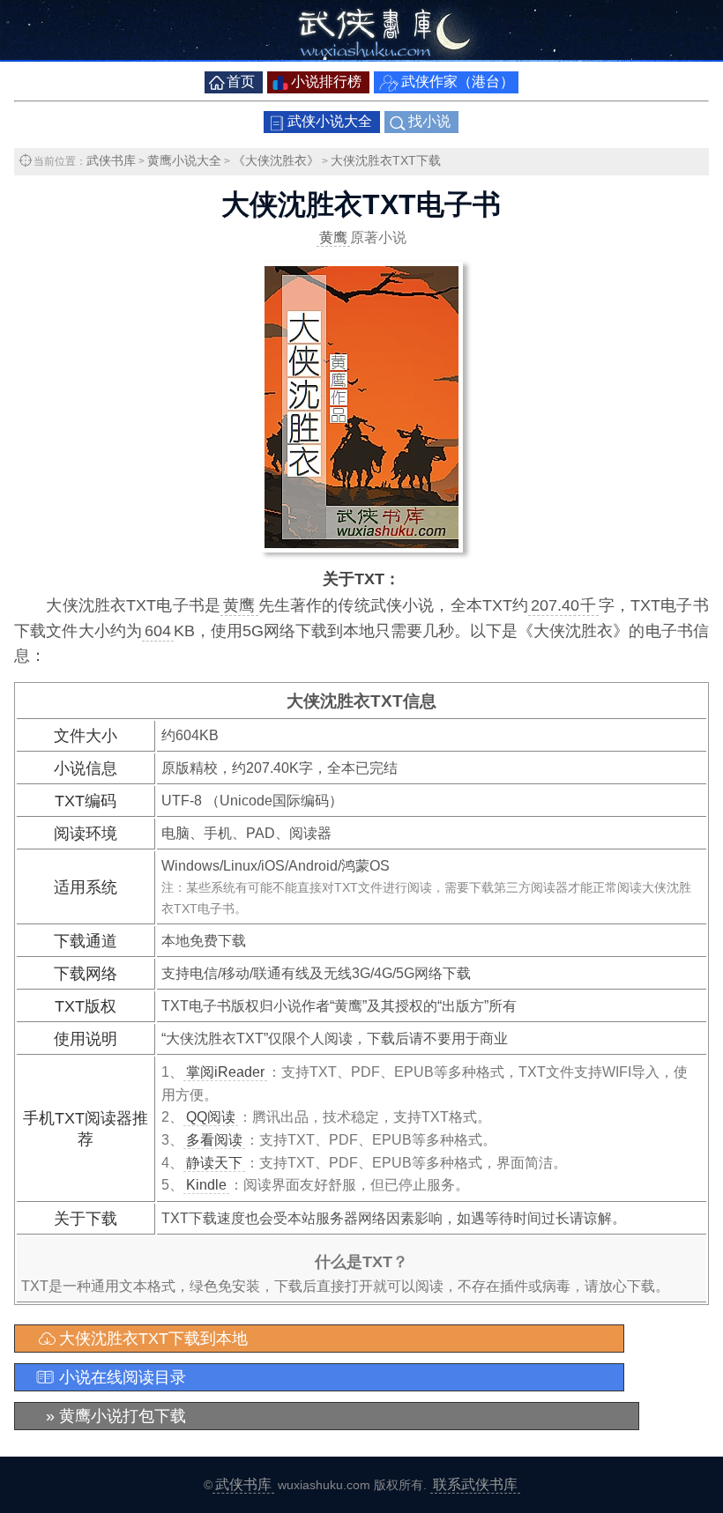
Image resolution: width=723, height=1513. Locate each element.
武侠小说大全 (329, 121)
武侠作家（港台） (457, 81)
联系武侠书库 (475, 1484)
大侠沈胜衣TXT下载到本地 (153, 1338)
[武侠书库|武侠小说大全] (361, 56)
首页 (241, 81)
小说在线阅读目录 (122, 1377)
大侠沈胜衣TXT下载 (386, 160)
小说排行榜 (326, 81)
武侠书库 (111, 160)
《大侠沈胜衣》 (276, 160)
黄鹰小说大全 (184, 160)
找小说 (429, 121)
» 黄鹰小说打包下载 (116, 1416)
